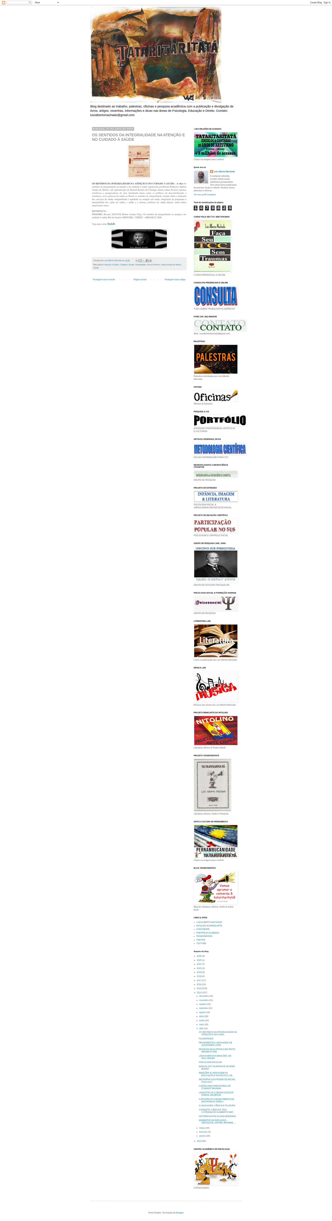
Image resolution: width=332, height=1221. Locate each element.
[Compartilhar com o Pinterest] (150, 260)
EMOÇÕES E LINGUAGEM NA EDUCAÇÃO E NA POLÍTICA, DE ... (216, 1074)
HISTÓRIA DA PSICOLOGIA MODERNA (217, 1116)
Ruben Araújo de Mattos (171, 265)
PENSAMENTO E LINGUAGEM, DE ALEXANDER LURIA (215, 1043)
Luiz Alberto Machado (224, 171)
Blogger (179, 1212)
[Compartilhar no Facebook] (147, 260)
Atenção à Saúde (111, 265)
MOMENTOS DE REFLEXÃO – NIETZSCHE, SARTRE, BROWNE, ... (217, 1121)
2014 (199, 992)
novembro (204, 1000)
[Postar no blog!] (140, 260)
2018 (199, 976)
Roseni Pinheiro (153, 265)
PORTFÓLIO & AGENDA (207, 933)
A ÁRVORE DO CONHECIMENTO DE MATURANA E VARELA (216, 1100)
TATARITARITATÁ (204, 936)
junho (202, 1020)
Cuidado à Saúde (127, 265)
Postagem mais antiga (175, 279)
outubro (203, 1004)
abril (201, 1028)
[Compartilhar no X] (144, 260)
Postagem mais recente (104, 279)
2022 (199, 964)
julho (201, 1016)
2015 (199, 988)
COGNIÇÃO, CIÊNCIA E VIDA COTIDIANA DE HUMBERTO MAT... (216, 1111)
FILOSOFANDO (206, 1038)
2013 (199, 1141)
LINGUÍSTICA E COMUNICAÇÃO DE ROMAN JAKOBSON (216, 1093)
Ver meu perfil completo (205, 194)
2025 (199, 960)
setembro (204, 1008)
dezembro (204, 996)
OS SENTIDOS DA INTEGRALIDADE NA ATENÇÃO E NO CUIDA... (218, 1033)
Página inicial (139, 279)
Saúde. (96, 268)
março (202, 1128)
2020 (199, 968)
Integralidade (140, 265)
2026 (199, 956)
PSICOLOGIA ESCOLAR (210, 1062)
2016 (199, 984)
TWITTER (200, 940)
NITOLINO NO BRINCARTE (209, 926)
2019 (199, 972)
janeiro (202, 1136)
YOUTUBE (201, 943)
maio (201, 1024)
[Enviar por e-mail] (137, 260)
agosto (202, 1012)
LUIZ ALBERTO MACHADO (209, 922)
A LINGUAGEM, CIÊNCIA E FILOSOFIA (217, 1105)
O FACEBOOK (203, 929)
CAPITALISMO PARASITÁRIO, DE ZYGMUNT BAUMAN (215, 1087)
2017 (199, 980)
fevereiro (203, 1132)
